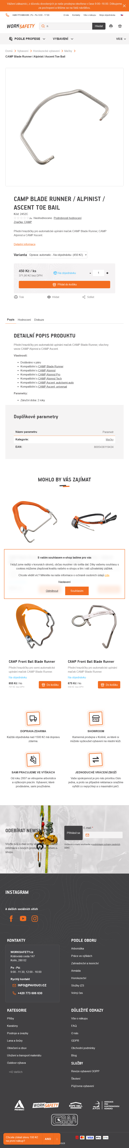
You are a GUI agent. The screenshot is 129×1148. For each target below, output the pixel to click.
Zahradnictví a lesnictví (85, 963)
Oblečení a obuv (17, 1048)
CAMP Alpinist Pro (49, 374)
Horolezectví (78, 978)
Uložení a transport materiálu (24, 1055)
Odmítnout (52, 590)
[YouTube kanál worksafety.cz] (23, 919)
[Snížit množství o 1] (90, 273)
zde (107, 575)
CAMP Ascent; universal (52, 386)
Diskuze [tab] (39, 319)
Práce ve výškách (81, 955)
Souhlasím (77, 590)
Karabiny (12, 1025)
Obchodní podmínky (83, 1048)
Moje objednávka (107, 15)
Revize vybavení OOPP (85, 1071)
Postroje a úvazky (17, 1033)
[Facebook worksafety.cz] (11, 919)
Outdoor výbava (16, 1062)
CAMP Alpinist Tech (50, 378)
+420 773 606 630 (30, 993)
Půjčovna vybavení (82, 1085)
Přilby (10, 1018)
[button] (35, 677)
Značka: (23, 222)
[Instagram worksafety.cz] (35, 919)
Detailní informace (24, 244)
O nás (66, 15)
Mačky (110, 439)
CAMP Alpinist (46, 370)
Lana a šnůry (15, 1040)
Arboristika (77, 948)
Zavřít (112, 301)
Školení (75, 1078)
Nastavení (64, 581)
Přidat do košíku (67, 284)
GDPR (75, 1040)
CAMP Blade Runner (50, 366)
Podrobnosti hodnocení (67, 218)
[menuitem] (27, 38)
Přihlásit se (73, 832)
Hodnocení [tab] (24, 319)
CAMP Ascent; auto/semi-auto (56, 382)
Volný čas (77, 992)
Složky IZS (77, 985)
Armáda (76, 970)
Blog (74, 1055)
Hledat (99, 26)
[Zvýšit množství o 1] (107, 273)
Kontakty (76, 15)
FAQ (74, 1025)
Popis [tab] (10, 319)
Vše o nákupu (89, 15)
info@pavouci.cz (32, 985)
